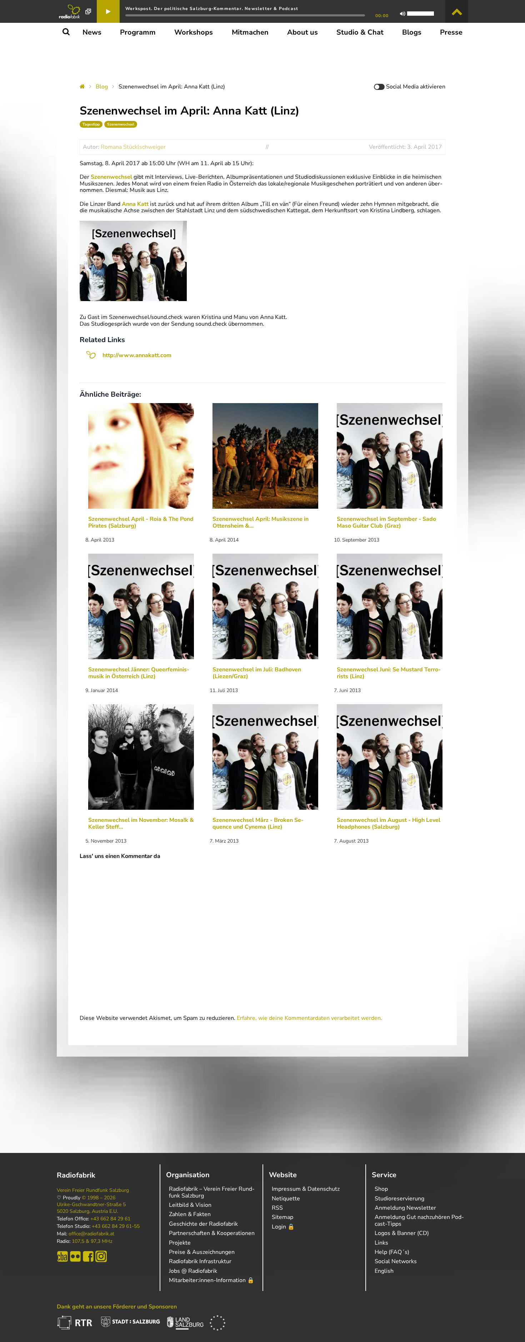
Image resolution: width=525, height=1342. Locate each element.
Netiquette (286, 1199)
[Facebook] (88, 1256)
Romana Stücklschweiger (133, 147)
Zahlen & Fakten (190, 1214)
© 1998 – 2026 (98, 1198)
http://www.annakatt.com (136, 355)
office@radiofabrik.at (91, 1234)
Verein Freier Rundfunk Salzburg (93, 1190)
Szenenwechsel (120, 124)
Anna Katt (135, 204)
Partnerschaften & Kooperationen (212, 1233)
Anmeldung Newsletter (405, 1208)
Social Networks (396, 1261)
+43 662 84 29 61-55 (116, 1226)
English (384, 1271)
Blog (102, 87)
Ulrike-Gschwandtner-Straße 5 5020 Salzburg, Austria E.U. (91, 1207)
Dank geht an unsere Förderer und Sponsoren (117, 1307)
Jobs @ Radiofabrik (193, 1271)
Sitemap (282, 1217)
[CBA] (62, 1256)
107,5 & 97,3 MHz (92, 1241)
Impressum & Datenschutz (306, 1189)
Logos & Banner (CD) (402, 1233)
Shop (381, 1189)
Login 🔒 (283, 1227)
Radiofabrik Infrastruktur (200, 1261)
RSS (277, 1208)
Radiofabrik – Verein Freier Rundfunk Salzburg (212, 1192)
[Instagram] (101, 1256)
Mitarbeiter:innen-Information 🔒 (211, 1280)
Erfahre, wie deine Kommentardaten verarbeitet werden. (309, 1018)
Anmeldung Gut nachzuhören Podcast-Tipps (419, 1220)
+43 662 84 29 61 (110, 1219)
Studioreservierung (399, 1199)
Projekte (180, 1243)
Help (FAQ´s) (392, 1252)
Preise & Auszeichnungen (202, 1252)
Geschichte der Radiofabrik (203, 1224)
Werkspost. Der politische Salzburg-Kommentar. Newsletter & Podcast (211, 8)
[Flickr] (75, 1256)
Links (381, 1243)
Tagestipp (91, 124)
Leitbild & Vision (190, 1205)
